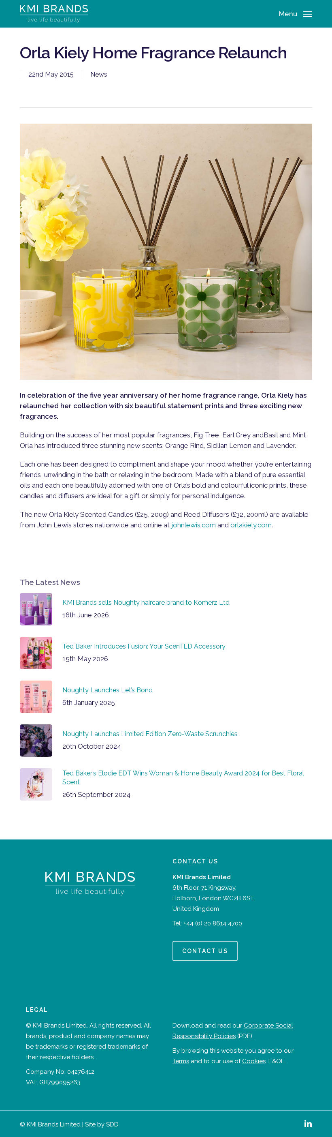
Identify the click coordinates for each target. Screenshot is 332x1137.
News (98, 74)
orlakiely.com (251, 525)
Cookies (254, 1061)
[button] (295, 13)
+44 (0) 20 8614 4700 (212, 923)
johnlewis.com (193, 525)
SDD (112, 1124)
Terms (180, 1061)
